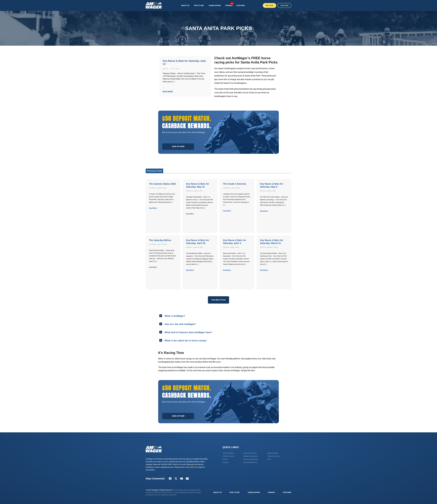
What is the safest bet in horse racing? (186, 340)
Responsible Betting (192, 467)
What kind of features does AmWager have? (188, 332)
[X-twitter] (176, 478)
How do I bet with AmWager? (180, 324)
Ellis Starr (189, 191)
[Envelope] (187, 478)
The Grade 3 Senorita (234, 184)
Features (240, 5)
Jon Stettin (152, 188)
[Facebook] (170, 478)
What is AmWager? (175, 316)
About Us (185, 5)
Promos (229, 4)
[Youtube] (181, 478)
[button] (218, 316)
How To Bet (199, 5)
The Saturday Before (160, 240)
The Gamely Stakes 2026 (162, 184)
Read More (153, 208)
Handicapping (215, 5)
